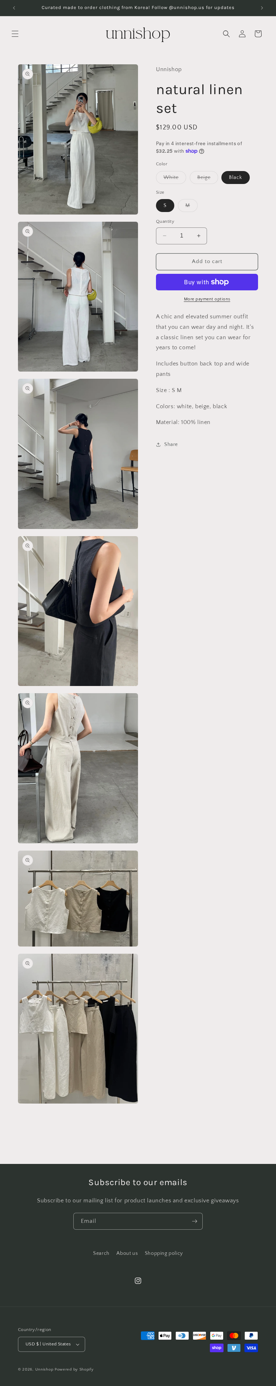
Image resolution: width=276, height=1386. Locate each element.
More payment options (207, 299)
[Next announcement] (262, 8)
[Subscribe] (194, 1221)
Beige (207, 179)
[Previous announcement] (14, 8)
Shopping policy (164, 1253)
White (175, 179)
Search (101, 1253)
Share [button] (171, 444)
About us (127, 1253)
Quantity (165, 221)
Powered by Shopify (74, 1369)
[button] (15, 34)
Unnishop (44, 1369)
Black (235, 177)
